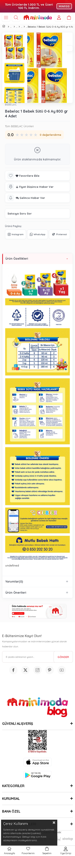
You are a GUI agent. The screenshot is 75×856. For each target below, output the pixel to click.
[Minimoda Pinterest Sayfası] (49, 670)
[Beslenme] (14, 27)
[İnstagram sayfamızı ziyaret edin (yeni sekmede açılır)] (37, 670)
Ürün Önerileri (15, 592)
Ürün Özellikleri (16, 258)
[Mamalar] (19, 27)
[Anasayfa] (8, 27)
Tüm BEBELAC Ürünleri (19, 126)
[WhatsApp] (37, 234)
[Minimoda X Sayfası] (25, 670)
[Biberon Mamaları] (24, 27)
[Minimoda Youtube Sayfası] (62, 670)
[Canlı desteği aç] (37, 611)
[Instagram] (15, 234)
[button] (34, 97)
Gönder (63, 657)
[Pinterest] (59, 234)
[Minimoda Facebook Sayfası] (13, 670)
